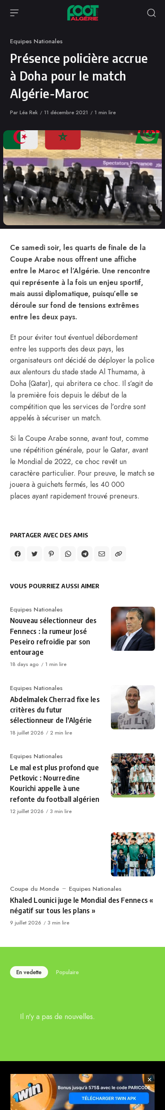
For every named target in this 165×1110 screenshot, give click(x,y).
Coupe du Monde (34, 888)
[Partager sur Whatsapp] (68, 553)
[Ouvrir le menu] (14, 13)
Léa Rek (29, 112)
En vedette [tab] (29, 972)
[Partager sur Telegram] (85, 553)
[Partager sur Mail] (101, 553)
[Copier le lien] (118, 553)
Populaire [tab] (67, 972)
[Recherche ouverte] (151, 13)
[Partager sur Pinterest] (51, 553)
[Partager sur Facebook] (17, 553)
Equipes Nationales (36, 41)
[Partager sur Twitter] (34, 553)
